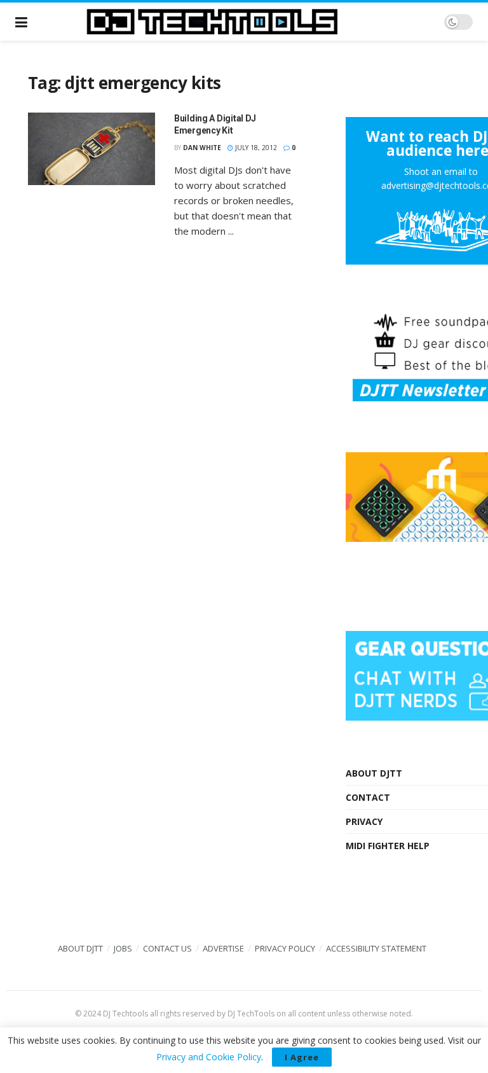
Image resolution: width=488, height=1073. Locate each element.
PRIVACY (364, 821)
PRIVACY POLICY (285, 948)
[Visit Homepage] (236, 21)
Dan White (202, 147)
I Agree (302, 1057)
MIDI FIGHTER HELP (388, 846)
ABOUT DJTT (374, 773)
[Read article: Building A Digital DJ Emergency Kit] (91, 149)
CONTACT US (167, 948)
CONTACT (368, 797)
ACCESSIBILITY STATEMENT (376, 948)
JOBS (123, 948)
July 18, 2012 (255, 147)
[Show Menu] (21, 22)
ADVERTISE (223, 948)
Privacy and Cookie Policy (208, 1057)
